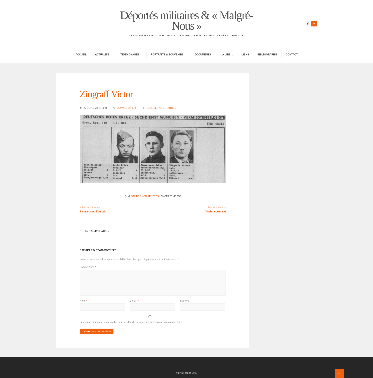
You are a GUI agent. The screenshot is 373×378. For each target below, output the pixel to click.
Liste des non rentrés (161, 108)
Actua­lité (102, 54)
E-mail (134, 300)
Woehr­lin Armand (215, 211)
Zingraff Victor (106, 94)
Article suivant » (216, 207)
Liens (245, 54)
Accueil (81, 54)
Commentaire (88, 267)
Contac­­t (292, 54)
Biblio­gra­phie (267, 54)
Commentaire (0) (127, 108)
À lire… (227, 54)
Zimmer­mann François (92, 211)
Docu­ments (203, 54)
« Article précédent (90, 207)
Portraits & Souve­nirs (167, 54)
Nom (83, 300)
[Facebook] (307, 23)
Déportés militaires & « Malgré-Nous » (186, 20)
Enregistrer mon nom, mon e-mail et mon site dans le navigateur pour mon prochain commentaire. (131, 322)
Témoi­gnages (129, 54)
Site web (184, 300)
